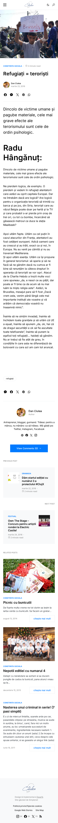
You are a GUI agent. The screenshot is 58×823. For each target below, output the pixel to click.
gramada (26, 473)
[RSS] (40, 816)
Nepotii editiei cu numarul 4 (24, 671)
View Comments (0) (27, 448)
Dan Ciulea (16, 83)
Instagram (27, 429)
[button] (4, 5)
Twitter (17, 429)
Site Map (40, 810)
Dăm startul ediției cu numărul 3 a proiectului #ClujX (35, 481)
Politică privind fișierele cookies (27, 806)
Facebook (39, 429)
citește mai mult (42, 618)
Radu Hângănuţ (21, 152)
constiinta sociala (12, 66)
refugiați (10, 378)
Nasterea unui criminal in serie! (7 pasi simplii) (29, 709)
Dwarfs (40, 797)
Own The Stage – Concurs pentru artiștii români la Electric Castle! (22, 525)
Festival (12, 516)
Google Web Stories (23, 810)
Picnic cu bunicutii (17, 602)
